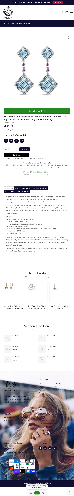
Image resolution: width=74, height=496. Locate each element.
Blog (39, 390)
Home (40, 384)
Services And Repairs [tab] (40, 188)
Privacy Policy (24, 414)
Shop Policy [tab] (26, 188)
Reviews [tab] (17, 188)
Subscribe (31, 448)
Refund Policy (8, 417)
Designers (41, 387)
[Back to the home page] (4, 23)
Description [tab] (9, 188)
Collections (57, 384)
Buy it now (16, 155)
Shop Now (58, 2)
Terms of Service (8, 420)
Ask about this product (37, 158)
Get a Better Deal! (37, 111)
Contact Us (57, 390)
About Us (41, 393)
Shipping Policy (8, 414)
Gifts (55, 387)
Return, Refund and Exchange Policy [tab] (17, 191)
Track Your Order (24, 420)
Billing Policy (23, 417)
